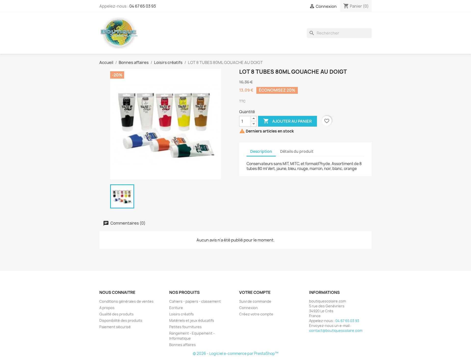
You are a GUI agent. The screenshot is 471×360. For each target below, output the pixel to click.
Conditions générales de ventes (126, 301)
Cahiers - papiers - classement (195, 301)
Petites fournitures (185, 326)
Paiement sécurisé (115, 326)
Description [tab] (261, 151)
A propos (107, 307)
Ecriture (176, 307)
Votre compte (255, 292)
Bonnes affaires (182, 344)
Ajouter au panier (287, 121)
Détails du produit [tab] (297, 151)
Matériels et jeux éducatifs (191, 320)
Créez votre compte (256, 314)
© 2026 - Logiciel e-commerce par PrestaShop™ (235, 353)
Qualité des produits (116, 314)
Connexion (248, 307)
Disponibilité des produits (120, 320)
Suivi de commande (255, 301)
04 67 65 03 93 (142, 6)
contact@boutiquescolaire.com (335, 330)
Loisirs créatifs (181, 314)
